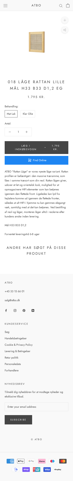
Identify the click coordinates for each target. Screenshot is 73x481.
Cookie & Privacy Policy (19, 345)
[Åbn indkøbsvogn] (67, 5)
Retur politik (11, 357)
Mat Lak (11, 114)
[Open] (5, 5)
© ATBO (36, 439)
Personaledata (13, 364)
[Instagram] (15, 310)
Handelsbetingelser (16, 338)
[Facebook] (6, 310)
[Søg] (61, 5)
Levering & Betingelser (17, 351)
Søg (7, 332)
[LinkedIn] (33, 310)
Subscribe (18, 420)
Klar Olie (28, 114)
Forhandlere (11, 370)
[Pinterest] (24, 310)
